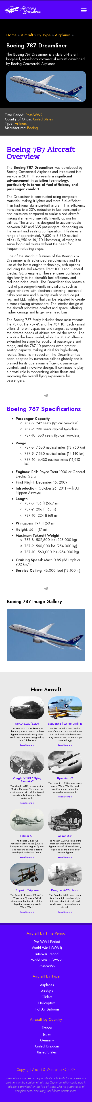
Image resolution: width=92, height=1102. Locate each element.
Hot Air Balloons (47, 1009)
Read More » (27, 745)
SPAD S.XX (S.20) (27, 724)
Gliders (47, 997)
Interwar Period (47, 954)
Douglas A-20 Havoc (65, 890)
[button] (84, 10)
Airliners (21, 123)
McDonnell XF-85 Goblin (65, 724)
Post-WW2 (33, 115)
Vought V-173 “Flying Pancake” (27, 779)
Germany (47, 1040)
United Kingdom (47, 1046)
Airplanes (63, 35)
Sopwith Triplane (27, 890)
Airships (47, 991)
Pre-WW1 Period (47, 941)
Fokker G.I (27, 836)
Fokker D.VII (64, 836)
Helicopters (47, 1003)
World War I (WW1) (47, 947)
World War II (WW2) (47, 960)
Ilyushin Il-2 (65, 778)
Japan (47, 1034)
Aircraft (27, 35)
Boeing (32, 127)
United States (43, 119)
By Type (44, 35)
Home (11, 35)
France (47, 1028)
